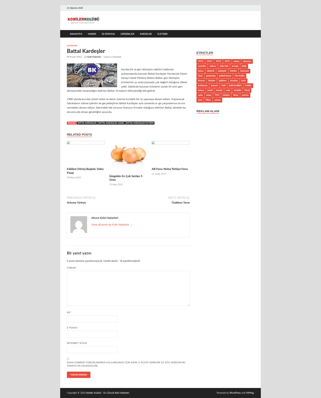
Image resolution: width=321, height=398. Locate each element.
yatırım (245, 95)
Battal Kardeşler (87, 123)
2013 (209, 61)
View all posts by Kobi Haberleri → (112, 224)
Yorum (72, 268)
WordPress (235, 393)
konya (201, 90)
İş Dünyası (108, 34)
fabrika (233, 71)
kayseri (214, 85)
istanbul (234, 80)
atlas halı (224, 66)
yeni (200, 100)
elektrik (210, 71)
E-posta (73, 328)
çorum (218, 100)
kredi (209, 90)
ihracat (201, 80)
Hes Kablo (240, 76)
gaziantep (211, 76)
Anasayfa (76, 34)
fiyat (200, 76)
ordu (228, 90)
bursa (200, 71)
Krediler (146, 34)
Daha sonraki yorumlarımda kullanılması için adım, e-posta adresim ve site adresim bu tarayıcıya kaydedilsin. (126, 364)
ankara (212, 66)
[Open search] (252, 34)
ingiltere (223, 80)
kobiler (248, 85)
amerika (202, 66)
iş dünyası (202, 85)
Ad (69, 313)
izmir (243, 80)
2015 (227, 61)
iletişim (211, 80)
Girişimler (127, 34)
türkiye (226, 95)
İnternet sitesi (77, 343)
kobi (224, 85)
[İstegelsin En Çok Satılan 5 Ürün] (128, 157)
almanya (247, 61)
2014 (218, 61)
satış (200, 95)
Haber (92, 34)
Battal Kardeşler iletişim (140, 123)
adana (236, 61)
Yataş (235, 95)
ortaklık (237, 90)
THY (217, 95)
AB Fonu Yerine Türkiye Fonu (170, 169)
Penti (247, 90)
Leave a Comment (112, 57)
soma (208, 95)
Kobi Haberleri (94, 57)
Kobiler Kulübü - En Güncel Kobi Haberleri (107, 393)
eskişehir (222, 71)
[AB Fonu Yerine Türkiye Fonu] (171, 154)
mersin (219, 90)
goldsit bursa (225, 76)
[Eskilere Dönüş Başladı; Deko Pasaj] (86, 154)
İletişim (162, 34)
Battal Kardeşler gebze (111, 123)
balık (244, 66)
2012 (200, 61)
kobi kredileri (235, 85)
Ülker (208, 100)
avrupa (235, 66)
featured (244, 71)
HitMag (250, 393)
